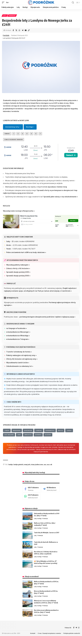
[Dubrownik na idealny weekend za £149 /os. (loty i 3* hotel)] (27, 516)
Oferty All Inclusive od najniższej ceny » (21, 359)
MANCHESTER (28, 430)
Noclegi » (30, 127)
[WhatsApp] (31, 496)
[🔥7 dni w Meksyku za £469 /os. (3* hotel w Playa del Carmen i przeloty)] (27, 564)
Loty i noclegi (37, 518)
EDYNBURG (38, 434)
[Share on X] (16, 30)
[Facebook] (31, 488)
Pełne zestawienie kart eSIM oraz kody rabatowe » (26, 252)
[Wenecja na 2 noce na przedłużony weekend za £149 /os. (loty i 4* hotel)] (27, 603)
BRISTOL (60, 430)
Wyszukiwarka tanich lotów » (17, 363)
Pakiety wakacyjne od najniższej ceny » (21, 355)
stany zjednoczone (37, 464)
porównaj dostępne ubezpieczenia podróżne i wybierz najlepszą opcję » (47, 317)
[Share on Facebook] (13, 30)
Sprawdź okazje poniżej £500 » (18, 276)
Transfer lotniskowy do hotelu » (19, 352)
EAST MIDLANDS (9, 434)
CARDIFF (69, 430)
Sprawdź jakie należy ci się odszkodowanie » (61, 197)
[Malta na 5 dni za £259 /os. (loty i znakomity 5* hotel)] (27, 525)
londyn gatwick (18, 464)
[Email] (25, 30)
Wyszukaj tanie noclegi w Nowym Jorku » (19, 211)
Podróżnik (6, 35)
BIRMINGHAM (16, 430)
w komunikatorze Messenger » (18, 332)
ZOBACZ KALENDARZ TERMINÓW (13, 139)
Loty (4, 15)
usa (45, 464)
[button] (3, 2)
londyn (10, 464)
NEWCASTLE (28, 434)
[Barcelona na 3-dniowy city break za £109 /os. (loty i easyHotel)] (27, 554)
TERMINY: (7, 133)
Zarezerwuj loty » (12, 127)
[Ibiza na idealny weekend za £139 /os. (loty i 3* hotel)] (27, 594)
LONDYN (6, 430)
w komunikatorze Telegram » (17, 339)
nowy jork (27, 464)
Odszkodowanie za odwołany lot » (19, 366)
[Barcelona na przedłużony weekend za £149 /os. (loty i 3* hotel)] (27, 613)
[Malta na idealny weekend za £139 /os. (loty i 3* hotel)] (27, 584)
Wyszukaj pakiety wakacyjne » (18, 265)
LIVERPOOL (39, 430)
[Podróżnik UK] (41, 2)
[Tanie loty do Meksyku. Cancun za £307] (27, 535)
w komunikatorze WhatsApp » (18, 336)
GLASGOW (48, 434)
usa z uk (49, 464)
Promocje (12, 15)
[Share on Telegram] (22, 30)
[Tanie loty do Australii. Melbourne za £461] (27, 545)
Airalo (8, 245)
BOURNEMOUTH (50, 430)
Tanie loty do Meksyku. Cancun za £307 (46, 532)
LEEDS (19, 434)
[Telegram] (50, 488)
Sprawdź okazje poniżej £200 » (18, 272)
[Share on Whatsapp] (19, 30)
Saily (8, 241)
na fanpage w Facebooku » (16, 328)
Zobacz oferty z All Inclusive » (18, 268)
